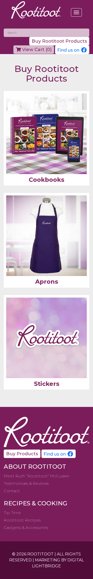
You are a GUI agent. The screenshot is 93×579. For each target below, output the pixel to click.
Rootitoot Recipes (22, 520)
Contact (12, 490)
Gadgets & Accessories (26, 527)
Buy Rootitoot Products (59, 41)
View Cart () (36, 49)
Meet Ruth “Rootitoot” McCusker (36, 476)
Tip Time (12, 512)
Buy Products (22, 454)
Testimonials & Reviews (26, 483)
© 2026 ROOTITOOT (33, 554)
